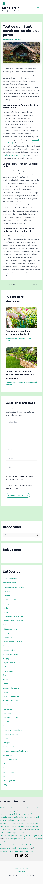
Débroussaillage (10, 629)
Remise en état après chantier (16, 751)
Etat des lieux (9, 671)
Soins (5, 764)
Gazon (5, 684)
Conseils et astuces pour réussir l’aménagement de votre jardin (20, 374)
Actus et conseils (10, 578)
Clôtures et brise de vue (13, 616)
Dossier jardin (9, 650)
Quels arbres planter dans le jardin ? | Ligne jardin (21, 835)
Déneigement (9, 646)
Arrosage (6, 595)
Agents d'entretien (11, 583)
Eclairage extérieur (11, 654)
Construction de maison (13, 621)
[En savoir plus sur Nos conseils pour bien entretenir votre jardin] (21, 317)
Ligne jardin (10, 8)
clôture (6, 612)
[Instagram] (26, 855)
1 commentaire (11, 382)
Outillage (7, 713)
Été (4, 675)
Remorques (8, 755)
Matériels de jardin (11, 700)
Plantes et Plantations (12, 730)
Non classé (7, 709)
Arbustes (6, 591)
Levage (6, 692)
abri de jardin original (26, 236)
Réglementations (10, 747)
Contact (21, 871)
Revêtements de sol (11, 759)
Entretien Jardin (10, 667)
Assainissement (10, 599)
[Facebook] (16, 855)
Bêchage (6, 604)
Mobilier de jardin (10, 705)
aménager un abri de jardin (15, 155)
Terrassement (9, 772)
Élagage (6, 658)
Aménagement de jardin (13, 587)
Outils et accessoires (11, 717)
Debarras (7, 625)
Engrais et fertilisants (12, 663)
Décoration (7, 633)
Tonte (5, 776)
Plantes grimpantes (11, 734)
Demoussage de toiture (13, 642)
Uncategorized (9, 780)
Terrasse (6, 768)
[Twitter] (21, 855)
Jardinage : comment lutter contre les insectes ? (20, 823)
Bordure (6, 608)
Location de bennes (11, 696)
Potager (6, 743)
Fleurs (5, 679)
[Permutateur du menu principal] (38, 7)
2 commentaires (12, 338)
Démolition (7, 637)
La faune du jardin (11, 688)
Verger (5, 785)
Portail (5, 738)
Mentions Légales (21, 868)
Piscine (6, 722)
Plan (5, 726)
